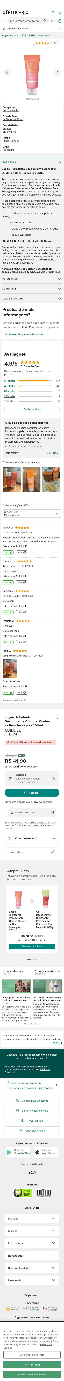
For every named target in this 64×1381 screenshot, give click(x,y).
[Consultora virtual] (53, 20)
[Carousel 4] (33, 1023)
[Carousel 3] (31, 1023)
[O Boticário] (15, 12)
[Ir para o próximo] (57, 72)
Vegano (7, 128)
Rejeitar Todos (32, 1364)
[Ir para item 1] (29, 959)
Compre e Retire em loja (35, 1110)
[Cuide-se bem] (13, 734)
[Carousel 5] (36, 1023)
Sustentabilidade (19, 1268)
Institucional (16, 1243)
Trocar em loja (35, 1120)
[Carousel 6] (39, 1023)
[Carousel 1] (25, 1023)
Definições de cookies (32, 1354)
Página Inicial (9, 35)
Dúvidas (13, 1218)
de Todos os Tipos (13, 119)
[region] (32, 1351)
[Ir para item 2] (33, 959)
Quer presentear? (35, 1130)
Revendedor (15, 1255)
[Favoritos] (59, 12)
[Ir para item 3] (36, 959)
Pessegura (44, 35)
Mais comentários (12, 700)
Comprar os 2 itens (32, 946)
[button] (57, 717)
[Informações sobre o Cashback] (54, 778)
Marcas (12, 1231)
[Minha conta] (53, 12)
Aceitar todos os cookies (32, 1374)
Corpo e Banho (11, 110)
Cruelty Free (9, 131)
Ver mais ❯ (57, 1042)
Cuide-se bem (27, 35)
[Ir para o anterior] (6, 72)
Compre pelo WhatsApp (35, 1100)
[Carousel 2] (28, 1023)
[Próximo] (41, 959)
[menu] (4, 20)
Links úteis (14, 1280)
